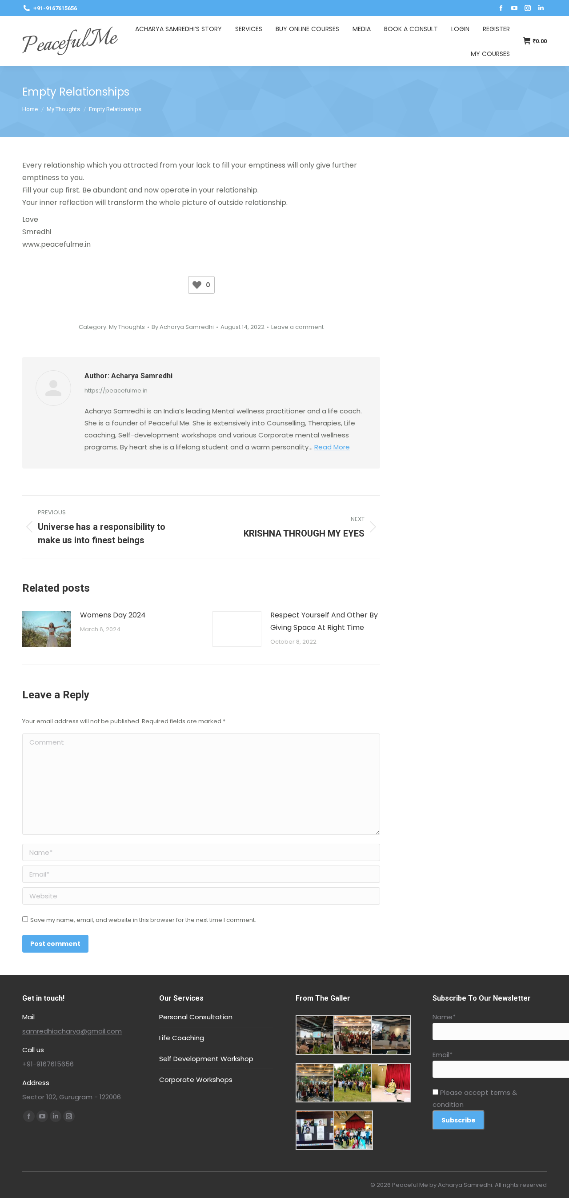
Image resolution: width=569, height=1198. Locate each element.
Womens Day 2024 (113, 615)
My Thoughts (127, 327)
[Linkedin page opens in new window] (541, 8)
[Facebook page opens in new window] (501, 8)
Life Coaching (181, 1037)
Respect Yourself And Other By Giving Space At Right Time (324, 621)
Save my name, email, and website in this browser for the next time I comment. (143, 920)
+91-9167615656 (55, 8)
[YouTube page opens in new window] (514, 8)
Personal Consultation (195, 1017)
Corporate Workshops (195, 1079)
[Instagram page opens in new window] (527, 8)
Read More (332, 447)
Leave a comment (297, 327)
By (183, 327)
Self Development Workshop (206, 1058)
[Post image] (46, 629)
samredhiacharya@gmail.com (72, 1031)
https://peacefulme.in (116, 390)
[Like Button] (197, 285)
